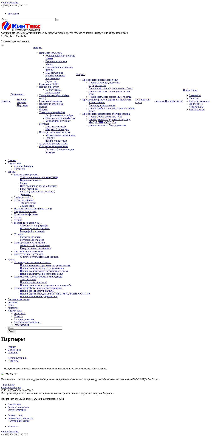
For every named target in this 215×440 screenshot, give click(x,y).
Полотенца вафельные (51, 104)
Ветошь (43, 106)
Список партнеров (11, 387)
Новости (194, 98)
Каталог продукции (18, 407)
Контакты (177, 101)
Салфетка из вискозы (50, 101)
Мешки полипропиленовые (60, 135)
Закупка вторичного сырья (53, 143)
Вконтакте (13, 13)
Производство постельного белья (100, 79)
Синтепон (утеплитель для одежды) (39, 256)
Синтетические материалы (53, 146)
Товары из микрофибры (52, 112)
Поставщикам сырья (18, 299)
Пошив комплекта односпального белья (110, 96)
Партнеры (22, 105)
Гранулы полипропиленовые (56, 139)
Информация (190, 90)
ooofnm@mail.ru (9, 2)
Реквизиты (195, 95)
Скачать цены (15, 415)
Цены (168, 101)
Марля (48, 64)
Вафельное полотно (56, 61)
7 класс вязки (52, 92)
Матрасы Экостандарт (57, 129)
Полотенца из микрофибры (60, 118)
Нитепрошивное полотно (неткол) (38, 186)
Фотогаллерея (196, 109)
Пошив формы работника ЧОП (105, 116)
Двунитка (50, 81)
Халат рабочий (97, 102)
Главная (6, 101)
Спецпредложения (199, 101)
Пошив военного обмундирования (107, 125)
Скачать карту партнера (20, 418)
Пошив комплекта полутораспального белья (44, 271)
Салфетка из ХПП (49, 84)
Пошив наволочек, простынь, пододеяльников (104, 84)
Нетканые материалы (50, 52)
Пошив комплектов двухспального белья (111, 88)
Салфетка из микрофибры (59, 115)
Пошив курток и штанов (102, 105)
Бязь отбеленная (54, 72)
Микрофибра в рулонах (58, 121)
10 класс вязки (53, 89)
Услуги (80, 74)
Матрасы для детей (55, 126)
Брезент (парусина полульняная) (55, 77)
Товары (37, 47)
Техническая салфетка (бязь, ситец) (33, 208)
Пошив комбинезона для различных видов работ (46, 285)
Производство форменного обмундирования (106, 113)
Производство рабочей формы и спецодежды (106, 99)
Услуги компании (17, 410)
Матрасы (44, 123)
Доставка (159, 101)
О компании (18, 94)
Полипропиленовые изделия (54, 132)
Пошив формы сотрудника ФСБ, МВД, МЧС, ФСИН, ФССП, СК (109, 121)
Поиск (11, 331)
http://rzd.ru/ (9, 384)
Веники (43, 109)
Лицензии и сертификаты (196, 105)
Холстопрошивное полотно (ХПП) (39, 177)
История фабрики (21, 101)
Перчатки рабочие (49, 87)
